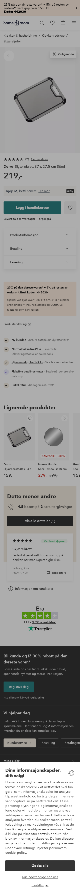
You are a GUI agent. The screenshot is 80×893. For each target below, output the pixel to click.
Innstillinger (40, 885)
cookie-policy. (16, 853)
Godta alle (40, 866)
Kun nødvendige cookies (40, 877)
